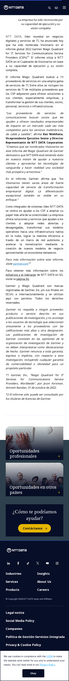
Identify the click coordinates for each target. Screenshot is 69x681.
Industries (13, 574)
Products (12, 590)
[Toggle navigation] (65, 7)
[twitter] (38, 563)
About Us (44, 582)
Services (12, 582)
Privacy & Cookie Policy (23, 645)
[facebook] (18, 563)
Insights (43, 574)
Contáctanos (33, 528)
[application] (34, 665)
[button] (51, 7)
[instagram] (57, 563)
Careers (43, 590)
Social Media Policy (20, 621)
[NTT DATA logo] (13, 7)
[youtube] (47, 563)
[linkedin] (8, 563)
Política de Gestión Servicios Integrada (35, 637)
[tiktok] (28, 563)
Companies (14, 629)
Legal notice (15, 613)
